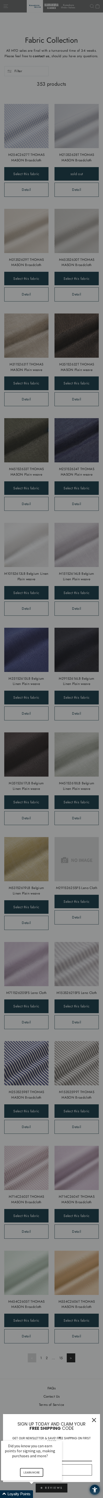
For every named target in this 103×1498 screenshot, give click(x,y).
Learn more (32, 1472)
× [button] (60, 1437)
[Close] (94, 1420)
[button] (37, 1494)
